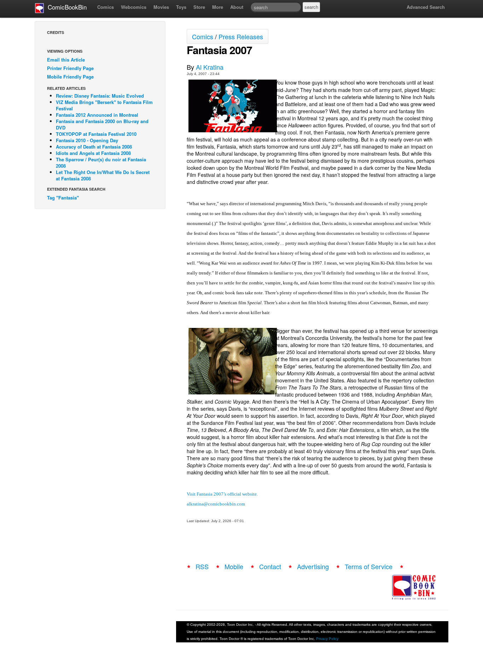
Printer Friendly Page (70, 68)
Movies (161, 7)
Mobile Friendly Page (70, 76)
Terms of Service (368, 566)
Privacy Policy (327, 639)
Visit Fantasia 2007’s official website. (222, 494)
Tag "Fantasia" (63, 197)
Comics (105, 7)
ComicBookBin (65, 6)
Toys (181, 7)
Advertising (313, 566)
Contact (270, 566)
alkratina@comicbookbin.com (216, 504)
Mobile (234, 566)
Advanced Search (426, 7)
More (217, 7)
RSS (202, 566)
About (236, 7)
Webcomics (133, 7)
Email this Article (66, 59)
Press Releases (241, 36)
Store (199, 7)
